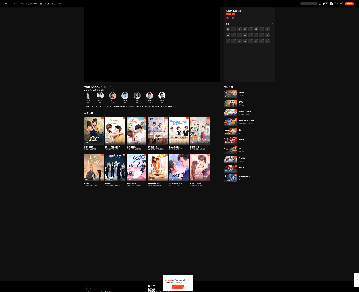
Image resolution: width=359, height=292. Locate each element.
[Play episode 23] (261, 41)
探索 (61, 4)
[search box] (315, 4)
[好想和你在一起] (200, 131)
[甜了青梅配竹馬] (158, 131)
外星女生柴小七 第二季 (175, 184)
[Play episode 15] (261, 35)
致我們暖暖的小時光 (154, 184)
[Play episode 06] (256, 29)
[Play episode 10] (233, 35)
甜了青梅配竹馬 (152, 147)
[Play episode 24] (267, 41)
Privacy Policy (168, 280)
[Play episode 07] (261, 29)
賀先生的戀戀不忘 (174, 147)
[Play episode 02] (233, 29)
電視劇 (47, 4)
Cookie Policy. (179, 282)
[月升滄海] (94, 167)
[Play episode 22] (256, 41)
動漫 (53, 4)
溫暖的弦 (108, 184)
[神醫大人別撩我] (94, 131)
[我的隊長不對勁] (136, 131)
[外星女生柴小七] (136, 167)
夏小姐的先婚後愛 (195, 184)
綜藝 (35, 4)
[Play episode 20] (245, 41)
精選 (22, 4)
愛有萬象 (29, 4)
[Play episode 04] (245, 29)
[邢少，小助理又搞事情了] (115, 131)
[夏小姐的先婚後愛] (200, 167)
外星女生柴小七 (131, 184)
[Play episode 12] (245, 35)
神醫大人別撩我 (88, 147)
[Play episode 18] (233, 41)
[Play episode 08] (267, 29)
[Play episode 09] (228, 35)
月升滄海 (86, 184)
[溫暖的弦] (115, 167)
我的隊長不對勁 (131, 147)
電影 (41, 4)
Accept (178, 287)
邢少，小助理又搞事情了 (112, 147)
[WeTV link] (11, 3)
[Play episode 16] (267, 35)
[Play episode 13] (250, 35)
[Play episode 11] (239, 35)
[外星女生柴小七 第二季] (179, 167)
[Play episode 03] (239, 29)
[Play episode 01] (228, 29)
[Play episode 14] (256, 35)
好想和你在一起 (194, 147)
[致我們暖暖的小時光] (158, 167)
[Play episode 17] (228, 41)
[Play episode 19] (239, 41)
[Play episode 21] (250, 41)
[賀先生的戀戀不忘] (179, 131)
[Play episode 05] (250, 29)
